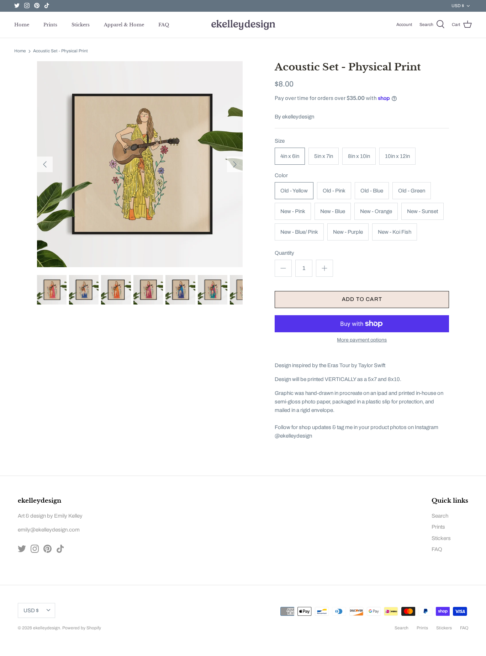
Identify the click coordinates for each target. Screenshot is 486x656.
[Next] (235, 164)
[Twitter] (17, 5)
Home (21, 25)
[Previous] (45, 164)
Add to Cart (362, 299)
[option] (140, 164)
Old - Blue (371, 191)
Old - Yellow (294, 191)
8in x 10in (359, 156)
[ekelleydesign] (243, 25)
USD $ (457, 5)
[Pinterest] (36, 5)
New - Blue (332, 211)
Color (281, 175)
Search (440, 516)
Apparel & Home (124, 25)
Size (280, 141)
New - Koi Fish (394, 232)
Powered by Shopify (81, 627)
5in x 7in (323, 156)
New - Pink (292, 211)
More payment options (362, 340)
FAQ (163, 25)
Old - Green (411, 191)
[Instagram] (27, 5)
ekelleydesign (298, 117)
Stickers (81, 25)
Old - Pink (334, 191)
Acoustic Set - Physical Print (60, 51)
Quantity (284, 253)
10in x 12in (397, 156)
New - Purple (348, 232)
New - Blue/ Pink (299, 232)
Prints (50, 25)
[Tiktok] (46, 5)
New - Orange (376, 211)
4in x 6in (289, 156)
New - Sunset (422, 211)
